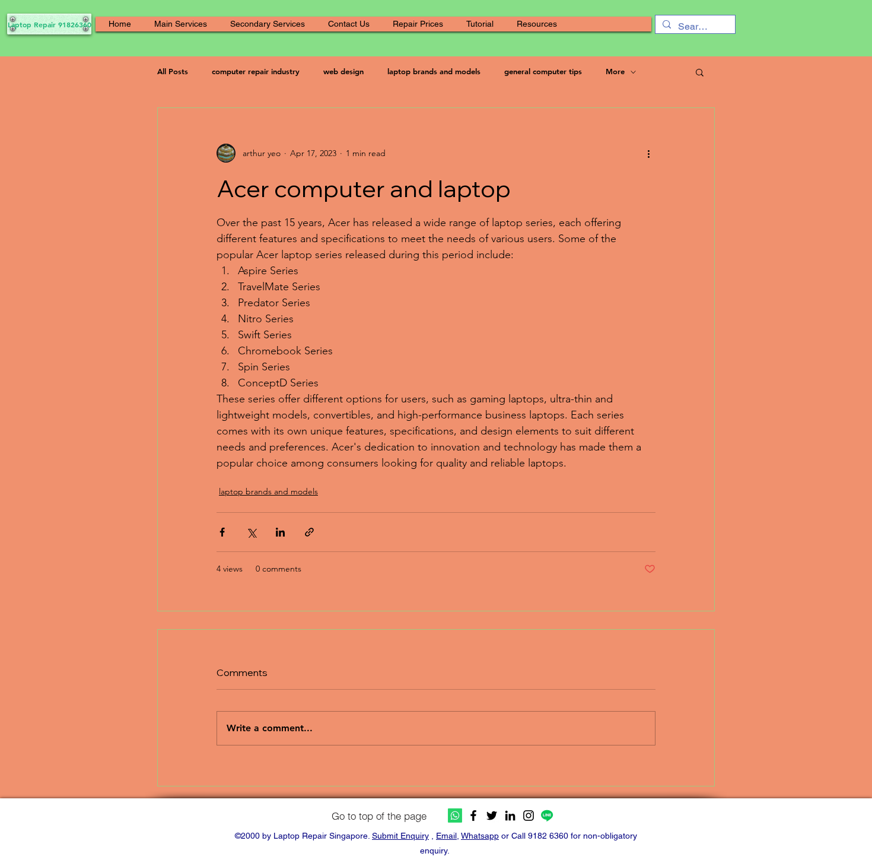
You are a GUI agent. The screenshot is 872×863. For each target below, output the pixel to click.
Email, (447, 835)
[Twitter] (492, 815)
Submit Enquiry (400, 835)
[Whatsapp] (455, 815)
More (615, 71)
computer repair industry (256, 71)
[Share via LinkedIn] (280, 532)
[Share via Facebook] (222, 532)
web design (343, 71)
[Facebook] (473, 815)
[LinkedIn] (510, 815)
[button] (180, 24)
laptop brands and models (433, 71)
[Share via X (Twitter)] (251, 532)
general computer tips (543, 71)
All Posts (172, 71)
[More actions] (648, 153)
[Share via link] (309, 532)
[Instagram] (528, 815)
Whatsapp (480, 835)
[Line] (547, 815)
